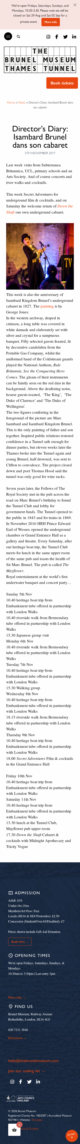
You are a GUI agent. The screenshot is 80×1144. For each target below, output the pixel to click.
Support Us (71, 1135)
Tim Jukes (36, 1120)
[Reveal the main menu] (6, 36)
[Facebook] (56, 36)
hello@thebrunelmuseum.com (33, 1060)
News (21, 102)
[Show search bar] (18, 36)
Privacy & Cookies (28, 1128)
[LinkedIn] (74, 36)
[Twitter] (65, 36)
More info (51, 22)
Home (11, 102)
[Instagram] (48, 36)
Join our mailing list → (26, 1070)
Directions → (17, 1038)
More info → (17, 997)
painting (47, 306)
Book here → (19, 941)
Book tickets (62, 83)
